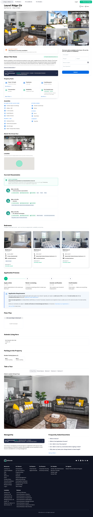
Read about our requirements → (62, 303)
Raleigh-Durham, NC (9, 499)
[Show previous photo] (6, 239)
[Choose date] (88, 62)
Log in (76, 1)
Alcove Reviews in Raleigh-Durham (25, 501)
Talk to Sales (19, 486)
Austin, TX (6, 501)
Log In (5, 486)
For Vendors (39, 1)
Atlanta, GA (7, 492)
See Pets (43, 96)
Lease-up (18, 474)
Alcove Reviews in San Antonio (24, 506)
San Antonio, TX (8, 504)
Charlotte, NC (7, 494)
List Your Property (20, 470)
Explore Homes (8, 483)
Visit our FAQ (11, 306)
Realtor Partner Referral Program (74, 468)
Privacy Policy (7, 479)
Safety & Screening (20, 479)
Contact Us (7, 468)
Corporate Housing (44, 468)
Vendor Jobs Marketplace (57, 468)
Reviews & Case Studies (22, 483)
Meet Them (7, 96)
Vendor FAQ (54, 474)
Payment (18, 475)
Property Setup (19, 472)
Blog (5, 474)
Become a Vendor (55, 470)
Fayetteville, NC (8, 496)
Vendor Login (54, 472)
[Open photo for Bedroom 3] (75, 239)
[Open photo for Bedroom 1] (17, 239)
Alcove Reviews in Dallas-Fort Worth (26, 504)
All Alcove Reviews (21, 492)
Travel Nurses (33, 468)
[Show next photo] (29, 239)
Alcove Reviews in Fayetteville (24, 497)
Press (5, 477)
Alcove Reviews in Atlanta (23, 494)
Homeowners (19, 468)
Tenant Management (21, 477)
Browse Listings (8, 484)
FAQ (5, 472)
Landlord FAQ (19, 484)
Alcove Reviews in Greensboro (24, 499)
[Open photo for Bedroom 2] (46, 239)
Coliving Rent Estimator (21, 481)
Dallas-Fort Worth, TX (9, 503)
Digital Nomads (33, 470)
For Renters (18, 1)
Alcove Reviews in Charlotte (24, 496)
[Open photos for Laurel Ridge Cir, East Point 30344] (25, 28)
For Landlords (28, 1)
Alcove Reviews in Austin (23, 503)
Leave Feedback (8, 470)
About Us (6, 475)
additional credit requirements (31, 297)
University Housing (43, 470)
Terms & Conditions (9, 481)
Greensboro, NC (8, 497)
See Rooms (7, 86)
